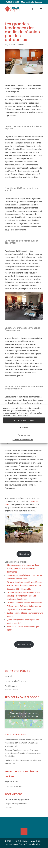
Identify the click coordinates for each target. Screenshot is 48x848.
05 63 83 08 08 (11, 689)
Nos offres (24, 554)
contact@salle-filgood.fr (15, 681)
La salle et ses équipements (17, 799)
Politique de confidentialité (23, 440)
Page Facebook (11, 781)
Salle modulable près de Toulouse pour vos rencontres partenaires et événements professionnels (23, 742)
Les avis (8, 807)
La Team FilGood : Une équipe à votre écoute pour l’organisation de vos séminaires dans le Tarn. (23, 595)
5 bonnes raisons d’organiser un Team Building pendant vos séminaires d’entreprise (23, 568)
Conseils (20, 44)
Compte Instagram (13, 786)
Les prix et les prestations (16, 803)
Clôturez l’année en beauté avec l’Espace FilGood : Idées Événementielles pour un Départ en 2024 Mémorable (24, 585)
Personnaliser (24, 435)
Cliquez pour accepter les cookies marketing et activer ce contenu (24, 714)
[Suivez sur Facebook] (24, 831)
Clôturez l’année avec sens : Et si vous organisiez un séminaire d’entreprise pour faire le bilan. (23, 753)
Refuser (24, 427)
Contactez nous (24, 644)
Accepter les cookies (24, 420)
